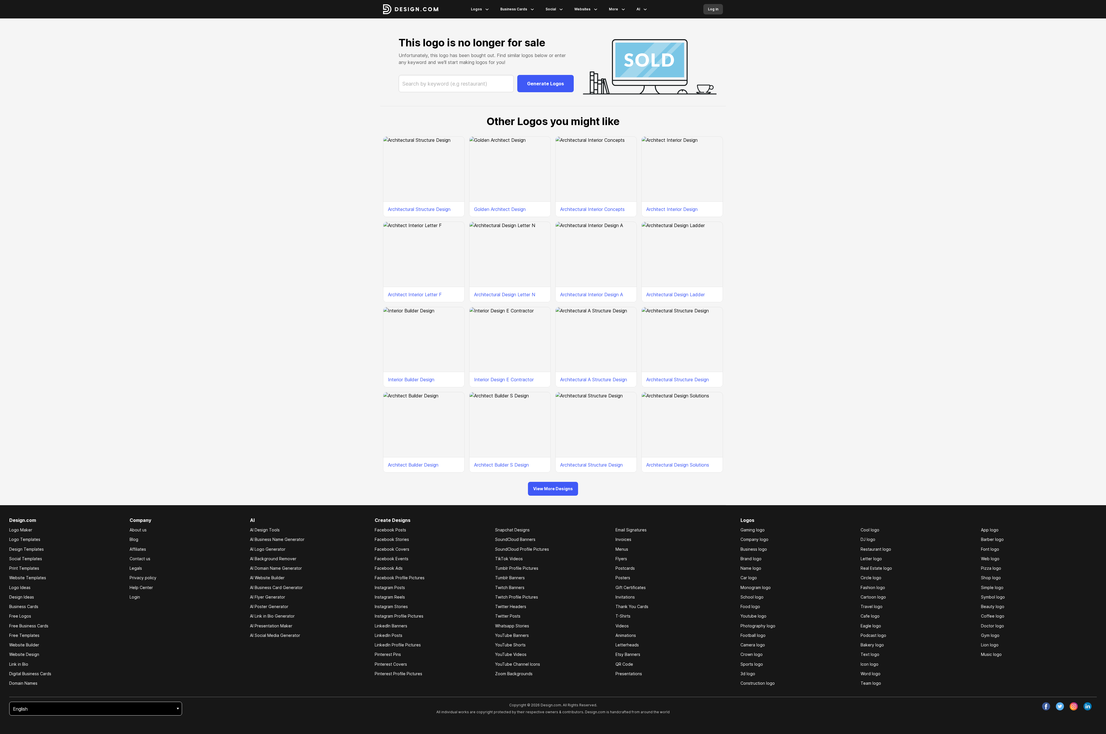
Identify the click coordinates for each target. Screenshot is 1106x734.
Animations (626, 635)
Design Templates (26, 549)
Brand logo (751, 558)
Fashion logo (873, 587)
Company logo (754, 539)
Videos (622, 625)
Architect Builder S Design (501, 465)
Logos (476, 9)
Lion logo (990, 644)
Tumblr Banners (510, 577)
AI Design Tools (265, 529)
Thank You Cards (632, 606)
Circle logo (871, 577)
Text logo (870, 654)
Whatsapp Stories (512, 625)
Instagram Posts (390, 587)
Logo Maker (20, 529)
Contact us (140, 558)
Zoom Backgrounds (514, 673)
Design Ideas (21, 597)
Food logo (750, 606)
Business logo (754, 549)
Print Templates (24, 568)
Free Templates (24, 635)
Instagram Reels (390, 597)
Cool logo (870, 529)
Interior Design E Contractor (504, 379)
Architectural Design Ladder (675, 294)
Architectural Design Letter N (504, 294)
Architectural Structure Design (419, 209)
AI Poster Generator (269, 606)
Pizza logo (991, 568)
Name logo (751, 568)
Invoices (623, 539)
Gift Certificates (631, 587)
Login (135, 597)
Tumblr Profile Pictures (516, 568)
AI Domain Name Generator (276, 568)
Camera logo (753, 644)
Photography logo (758, 625)
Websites (582, 9)
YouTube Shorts (510, 644)
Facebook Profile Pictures (400, 577)
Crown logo (752, 654)
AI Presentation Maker (271, 625)
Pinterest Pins (388, 654)
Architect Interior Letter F (415, 294)
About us (138, 529)
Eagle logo (871, 625)
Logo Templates (24, 539)
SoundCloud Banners (515, 539)
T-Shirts (623, 616)
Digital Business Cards (30, 673)
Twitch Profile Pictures (516, 597)
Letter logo (871, 558)
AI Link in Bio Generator (272, 616)
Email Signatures (631, 529)
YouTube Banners (512, 635)
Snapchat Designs (512, 529)
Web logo (990, 558)
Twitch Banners (509, 587)
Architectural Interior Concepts (592, 209)
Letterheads (627, 644)
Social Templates (25, 558)
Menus (622, 549)
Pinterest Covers (391, 664)
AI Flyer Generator (267, 597)
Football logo (753, 635)
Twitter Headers (510, 606)
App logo (990, 529)
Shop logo (991, 577)
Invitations (625, 597)
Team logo (871, 683)
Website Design (24, 654)
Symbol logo (993, 597)
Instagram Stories (391, 606)
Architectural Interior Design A (591, 294)
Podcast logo (873, 635)
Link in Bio (18, 664)
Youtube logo (753, 616)
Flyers (621, 558)
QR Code (624, 664)
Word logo (870, 673)
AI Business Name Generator (277, 539)
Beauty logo (992, 606)
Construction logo (758, 683)
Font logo (990, 549)
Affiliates (138, 549)
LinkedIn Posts (388, 635)
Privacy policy (143, 577)
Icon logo (869, 664)
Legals (136, 568)
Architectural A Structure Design (593, 379)
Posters (623, 577)
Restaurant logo (876, 549)
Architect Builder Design (413, 465)
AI (638, 9)
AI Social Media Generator (275, 635)
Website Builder (24, 644)
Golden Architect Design (500, 209)
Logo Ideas (20, 587)
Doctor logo (992, 625)
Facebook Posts (390, 529)
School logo (752, 597)
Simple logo (992, 587)
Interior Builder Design (411, 379)
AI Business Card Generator (276, 587)
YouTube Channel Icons (517, 664)
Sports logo (752, 664)
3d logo (748, 673)
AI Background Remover (273, 558)
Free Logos (20, 616)
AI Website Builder (267, 577)
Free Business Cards (28, 625)
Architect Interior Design (672, 209)
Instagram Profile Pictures (399, 616)
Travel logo (871, 606)
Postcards (625, 568)
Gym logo (990, 635)
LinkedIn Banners (391, 625)
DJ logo (868, 539)
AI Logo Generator (267, 549)
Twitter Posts (507, 616)
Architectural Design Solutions (677, 465)
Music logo (991, 654)
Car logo (749, 577)
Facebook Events (391, 558)
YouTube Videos (511, 654)
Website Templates (27, 577)
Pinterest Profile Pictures (398, 673)
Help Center (141, 587)
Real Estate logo (876, 568)
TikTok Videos (509, 558)
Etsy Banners (628, 654)
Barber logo (992, 539)
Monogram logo (756, 587)
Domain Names (23, 683)
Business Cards (513, 9)
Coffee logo (992, 616)
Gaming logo (753, 529)
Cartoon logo (873, 597)
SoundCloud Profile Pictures (522, 549)
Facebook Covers (392, 549)
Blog (134, 539)
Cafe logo (870, 616)
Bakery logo (872, 644)
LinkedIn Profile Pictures (398, 644)
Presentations (629, 673)
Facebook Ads (389, 568)
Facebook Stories (392, 539)
